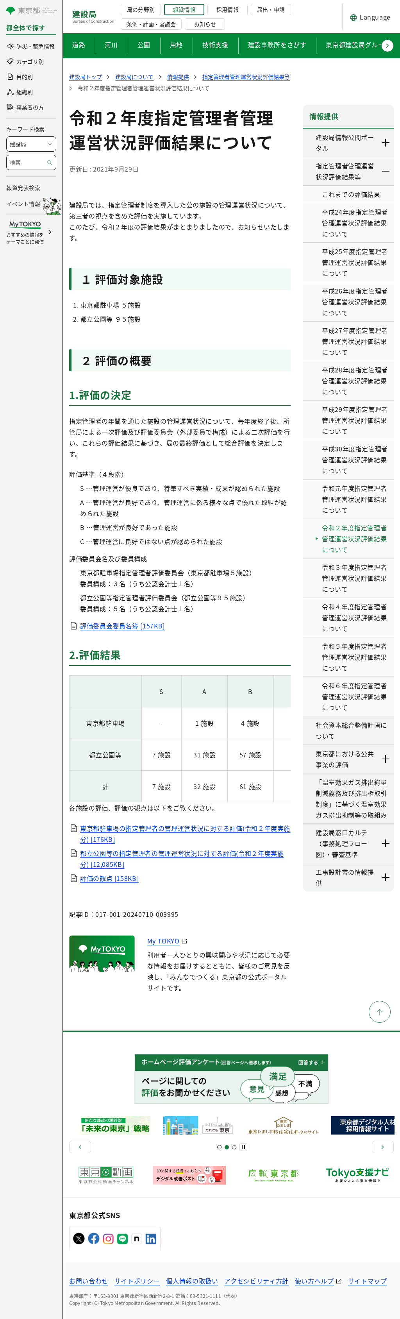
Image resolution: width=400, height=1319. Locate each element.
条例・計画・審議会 (151, 24)
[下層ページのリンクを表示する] (386, 142)
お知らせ (205, 24)
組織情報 (184, 9)
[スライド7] (234, 1147)
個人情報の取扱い (192, 1280)
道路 (78, 44)
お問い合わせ (88, 1280)
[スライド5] (227, 1147)
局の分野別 (140, 9)
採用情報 (227, 9)
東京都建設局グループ (358, 44)
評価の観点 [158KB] (109, 878)
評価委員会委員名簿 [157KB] (122, 625)
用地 (176, 44)
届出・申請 (270, 9)
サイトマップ (367, 1280)
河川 (111, 44)
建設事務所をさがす (277, 44)
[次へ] (383, 1147)
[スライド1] (219, 1147)
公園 (144, 44)
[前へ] (80, 1147)
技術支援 (215, 44)
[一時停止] (243, 1147)
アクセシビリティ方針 (256, 1280)
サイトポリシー (137, 1280)
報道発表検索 (23, 187)
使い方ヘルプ (314, 1280)
